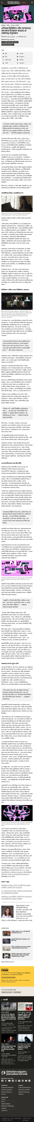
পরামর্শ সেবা (4, 1110)
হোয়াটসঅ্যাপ (7, 60)
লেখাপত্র (3, 25)
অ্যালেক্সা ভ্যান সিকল (27, 1021)
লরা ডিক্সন (24, 1052)
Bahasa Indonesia (7, 44)
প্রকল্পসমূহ (3, 1108)
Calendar (20, 1094)
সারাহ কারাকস (11, 36)
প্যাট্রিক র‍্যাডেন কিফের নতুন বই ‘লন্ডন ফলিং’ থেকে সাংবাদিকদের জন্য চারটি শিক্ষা (8, 1049)
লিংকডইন (21, 56)
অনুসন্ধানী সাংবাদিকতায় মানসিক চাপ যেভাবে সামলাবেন (24, 1048)
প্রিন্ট (6, 56)
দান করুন (3, 1094)
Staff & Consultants (6, 1089)
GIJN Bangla (17, 992)
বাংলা (24, 3)
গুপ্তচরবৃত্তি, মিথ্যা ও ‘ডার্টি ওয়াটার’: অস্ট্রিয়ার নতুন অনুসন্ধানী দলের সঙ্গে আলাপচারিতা (24, 1017)
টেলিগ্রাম (21, 60)
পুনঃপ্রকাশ (21, 63)
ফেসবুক (21, 53)
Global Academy (5, 1103)
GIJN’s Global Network (24, 1087)
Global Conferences (24, 1092)
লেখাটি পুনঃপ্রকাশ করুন (9, 977)
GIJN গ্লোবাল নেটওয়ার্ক (24, 1089)
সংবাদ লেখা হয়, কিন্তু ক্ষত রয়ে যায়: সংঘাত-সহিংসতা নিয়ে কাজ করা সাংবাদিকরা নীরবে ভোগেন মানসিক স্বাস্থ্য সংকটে (8, 1017)
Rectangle (25, 1120)
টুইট (6, 53)
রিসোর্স (3, 1101)
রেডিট (6, 63)
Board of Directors (6, 1092)
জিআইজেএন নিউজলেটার (7, 1106)
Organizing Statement (7, 1087)
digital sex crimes (7, 992)
